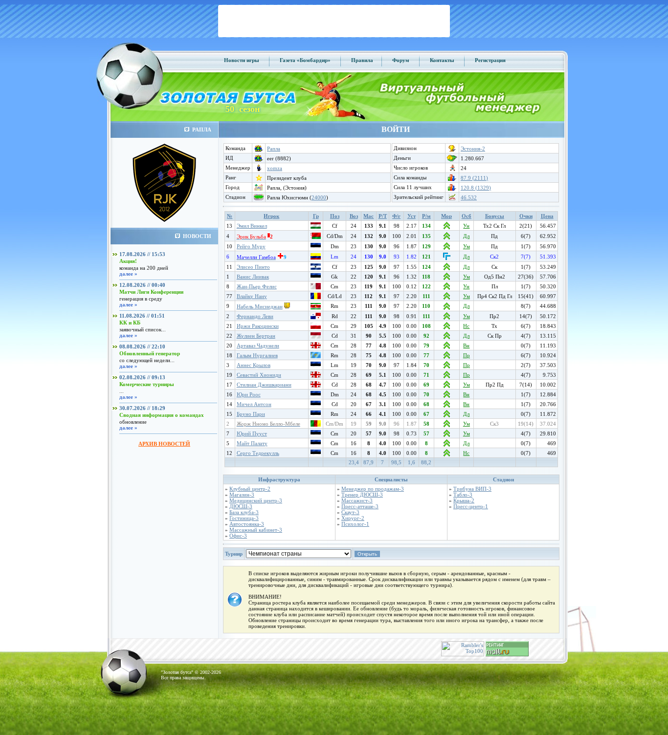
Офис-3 (238, 536)
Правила (362, 60)
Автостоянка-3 (246, 524)
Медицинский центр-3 (255, 500)
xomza (274, 168)
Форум (400, 60)
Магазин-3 (241, 494)
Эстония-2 (473, 148)
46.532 (469, 197)
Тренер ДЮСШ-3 (362, 494)
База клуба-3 (244, 512)
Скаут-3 (350, 512)
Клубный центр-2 (249, 489)
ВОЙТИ (395, 129)
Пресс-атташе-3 (360, 506)
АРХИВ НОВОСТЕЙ (164, 444)
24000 (319, 197)
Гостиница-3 (244, 518)
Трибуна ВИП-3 (472, 489)
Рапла (273, 148)
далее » (128, 274)
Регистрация (490, 60)
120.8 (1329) (476, 188)
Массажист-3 (357, 500)
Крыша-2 (463, 500)
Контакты (442, 60)
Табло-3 (462, 494)
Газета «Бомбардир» (305, 60)
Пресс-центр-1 (470, 506)
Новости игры (241, 60)
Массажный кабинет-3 (255, 530)
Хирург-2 (352, 518)
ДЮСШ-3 (240, 506)
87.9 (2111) (474, 178)
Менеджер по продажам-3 (372, 489)
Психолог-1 (355, 524)
